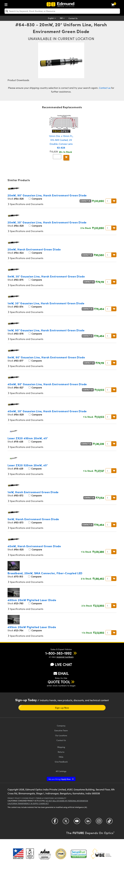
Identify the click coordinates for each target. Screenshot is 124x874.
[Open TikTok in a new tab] (109, 822)
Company (61, 725)
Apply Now (59, 779)
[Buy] (66, 157)
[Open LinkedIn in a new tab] (88, 822)
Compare (36, 198)
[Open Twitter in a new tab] (66, 822)
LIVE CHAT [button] (63, 664)
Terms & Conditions (45, 798)
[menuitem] (7, 4)
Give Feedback (61, 761)
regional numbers (64, 656)
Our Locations (61, 735)
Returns (61, 752)
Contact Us (73, 18)
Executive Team (61, 730)
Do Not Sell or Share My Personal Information (67, 801)
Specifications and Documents (26, 204)
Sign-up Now (62, 707)
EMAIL (63, 673)
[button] (58, 653)
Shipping (61, 747)
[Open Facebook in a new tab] (55, 822)
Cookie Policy (28, 798)
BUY (113, 200)
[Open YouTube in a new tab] (77, 822)
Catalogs (61, 771)
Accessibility (60, 798)
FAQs (61, 757)
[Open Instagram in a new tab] (99, 822)
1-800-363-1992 (58, 653)
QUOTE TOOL (59, 681)
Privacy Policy (14, 798)
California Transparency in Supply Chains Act (28, 803)
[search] (62, 11)
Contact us (105, 87)
